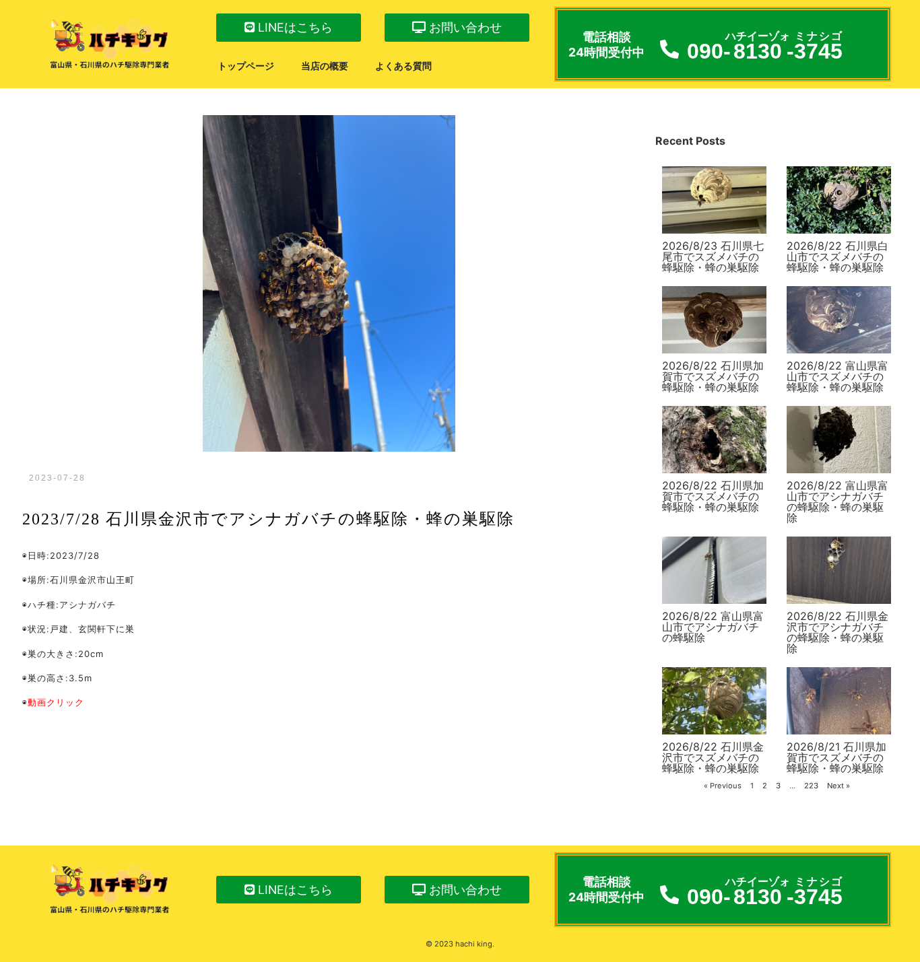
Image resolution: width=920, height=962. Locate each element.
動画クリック (56, 702)
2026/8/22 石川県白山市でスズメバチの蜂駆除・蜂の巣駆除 (837, 256)
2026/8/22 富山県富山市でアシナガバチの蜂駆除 (713, 626)
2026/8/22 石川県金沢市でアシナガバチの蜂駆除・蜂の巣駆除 (837, 632)
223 (811, 785)
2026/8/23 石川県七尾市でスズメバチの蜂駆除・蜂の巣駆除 (713, 256)
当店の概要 (324, 65)
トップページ (246, 65)
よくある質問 (403, 65)
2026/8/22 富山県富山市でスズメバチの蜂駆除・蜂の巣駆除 (837, 376)
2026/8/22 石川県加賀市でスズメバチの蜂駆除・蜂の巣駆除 (713, 376)
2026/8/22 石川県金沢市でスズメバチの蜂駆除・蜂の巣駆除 (713, 757)
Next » (838, 785)
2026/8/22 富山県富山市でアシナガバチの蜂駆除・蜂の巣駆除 (837, 501)
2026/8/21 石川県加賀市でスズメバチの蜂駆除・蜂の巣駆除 (836, 757)
